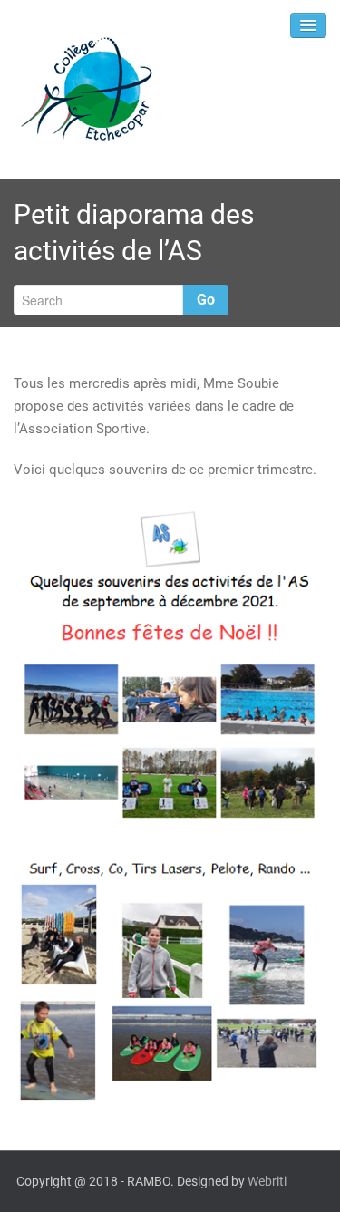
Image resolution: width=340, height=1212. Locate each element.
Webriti (267, 1181)
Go (206, 299)
